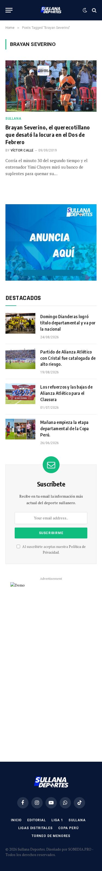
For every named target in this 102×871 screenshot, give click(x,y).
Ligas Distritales (35, 828)
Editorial (36, 820)
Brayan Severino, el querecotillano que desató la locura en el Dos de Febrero (47, 134)
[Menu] (9, 10)
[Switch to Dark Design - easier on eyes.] (84, 10)
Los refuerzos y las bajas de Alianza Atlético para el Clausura (66, 393)
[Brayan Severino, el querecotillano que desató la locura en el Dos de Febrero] (51, 85)
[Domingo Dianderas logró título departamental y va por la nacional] (20, 323)
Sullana (77, 820)
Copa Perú (68, 828)
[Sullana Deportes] (51, 10)
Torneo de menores (51, 836)
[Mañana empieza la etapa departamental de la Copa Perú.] (20, 429)
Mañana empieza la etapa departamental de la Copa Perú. (64, 429)
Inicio (16, 820)
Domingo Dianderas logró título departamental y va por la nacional (67, 323)
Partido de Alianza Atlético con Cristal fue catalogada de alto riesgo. (67, 358)
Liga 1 (57, 820)
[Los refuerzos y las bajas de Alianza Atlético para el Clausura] (20, 393)
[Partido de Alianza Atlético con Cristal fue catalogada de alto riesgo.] (20, 358)
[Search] (94, 10)
